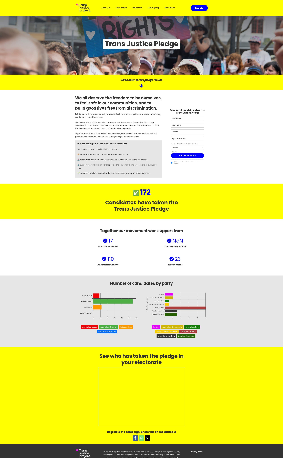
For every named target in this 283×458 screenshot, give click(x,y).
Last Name (176, 123)
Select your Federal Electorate (184, 144)
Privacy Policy (197, 451)
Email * (174, 130)
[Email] (147, 438)
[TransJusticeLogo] (83, 3)
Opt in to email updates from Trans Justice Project (187, 163)
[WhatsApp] (141, 438)
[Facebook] (135, 438)
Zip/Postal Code (178, 137)
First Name (176, 117)
